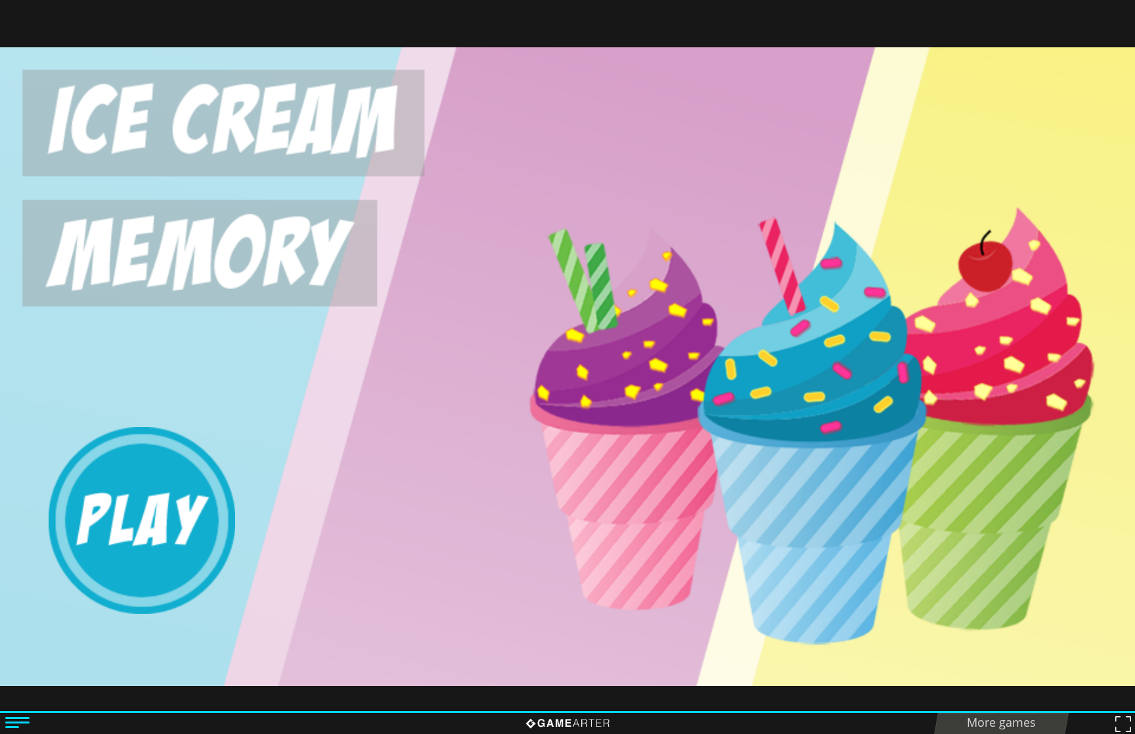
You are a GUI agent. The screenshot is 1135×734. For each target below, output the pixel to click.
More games (1001, 722)
